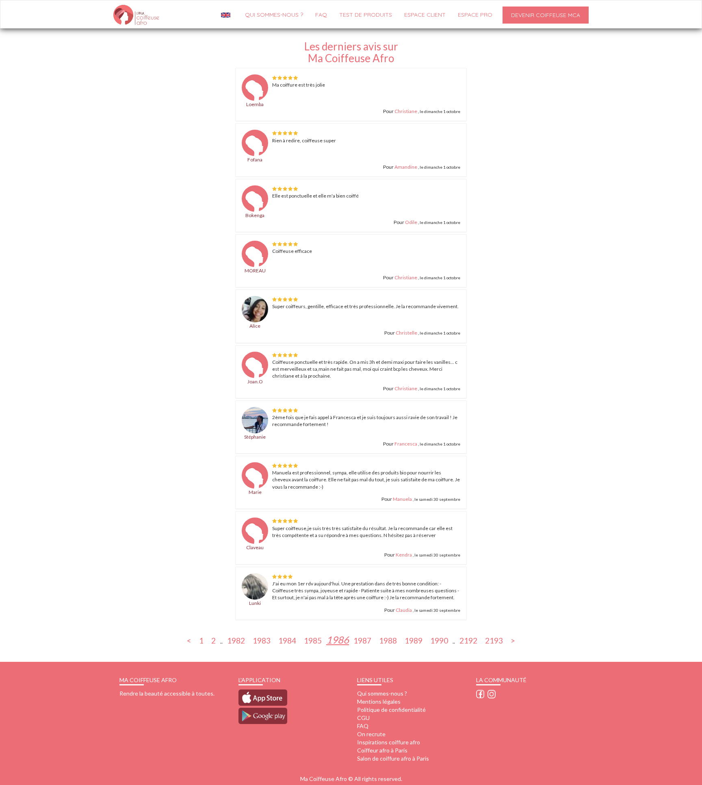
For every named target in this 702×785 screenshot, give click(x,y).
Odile (411, 222)
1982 (236, 640)
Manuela (402, 499)
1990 (439, 640)
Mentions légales (379, 701)
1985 (313, 640)
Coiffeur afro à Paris (382, 750)
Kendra (404, 555)
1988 (388, 640)
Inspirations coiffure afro (388, 742)
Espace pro (475, 14)
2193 (494, 640)
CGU (363, 717)
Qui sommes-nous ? (382, 693)
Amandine (405, 167)
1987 (362, 640)
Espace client (425, 14)
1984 (287, 640)
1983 (262, 640)
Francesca (405, 444)
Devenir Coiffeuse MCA (545, 15)
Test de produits (365, 14)
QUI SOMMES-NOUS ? (274, 14)
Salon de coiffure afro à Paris (393, 758)
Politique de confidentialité (391, 709)
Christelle (406, 333)
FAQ (321, 14)
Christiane (405, 111)
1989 (413, 640)
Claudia (404, 610)
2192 (468, 640)
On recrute (371, 734)
